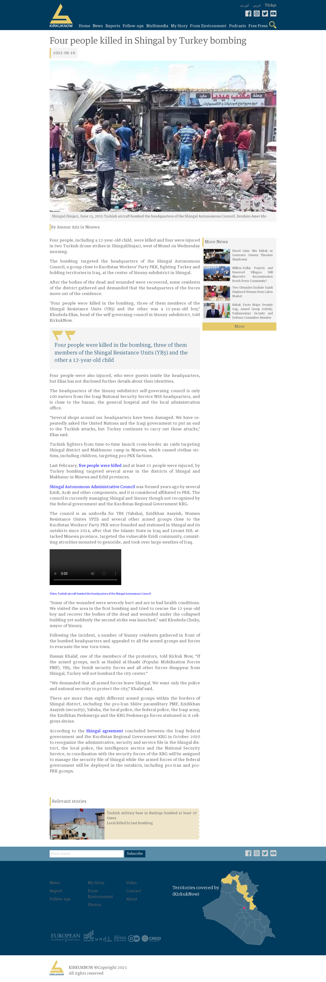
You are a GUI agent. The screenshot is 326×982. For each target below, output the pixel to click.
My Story (96, 883)
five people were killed (100, 466)
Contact (133, 891)
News (55, 883)
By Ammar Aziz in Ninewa (75, 227)
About (131, 899)
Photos (94, 905)
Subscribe (135, 853)
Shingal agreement (104, 731)
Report (56, 891)
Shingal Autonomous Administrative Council (92, 487)
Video (131, 883)
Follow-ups (60, 899)
